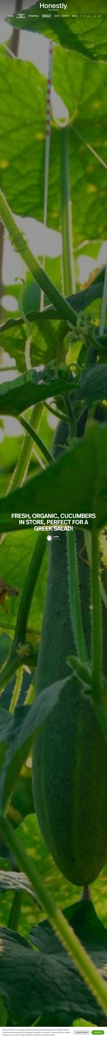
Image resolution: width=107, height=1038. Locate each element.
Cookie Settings (81, 1032)
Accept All (97, 1032)
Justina (56, 537)
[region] (53, 1032)
